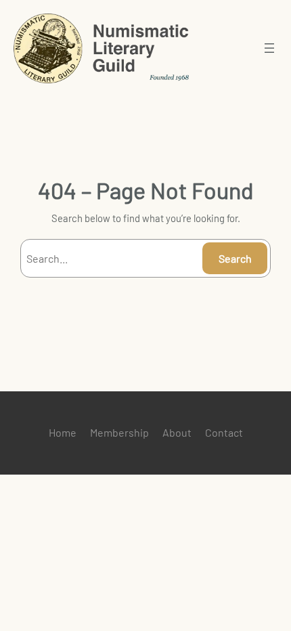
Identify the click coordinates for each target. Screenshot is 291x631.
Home (62, 432)
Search (235, 258)
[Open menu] (269, 48)
